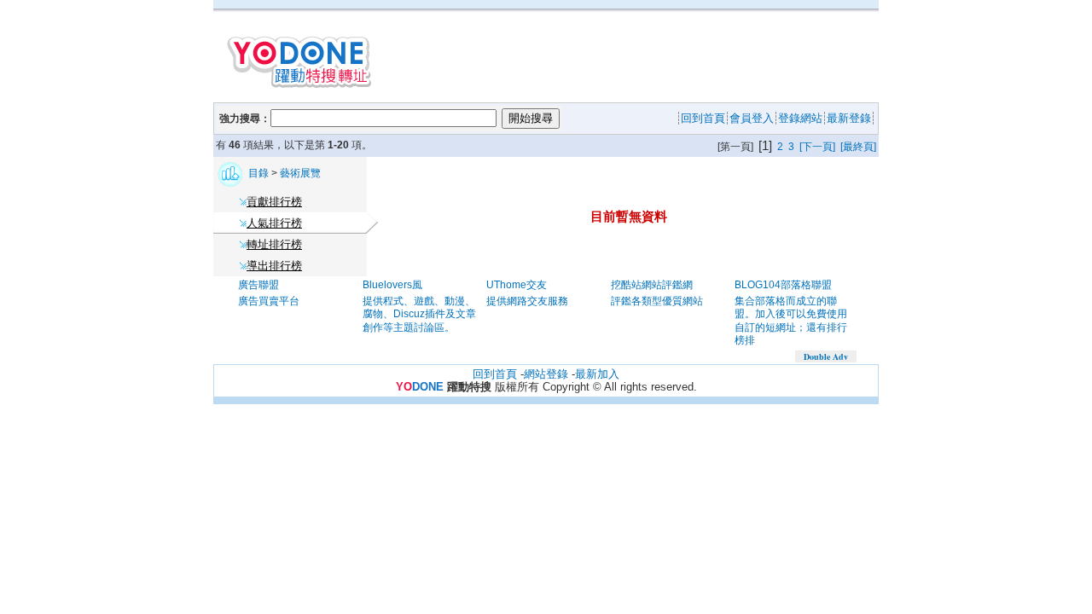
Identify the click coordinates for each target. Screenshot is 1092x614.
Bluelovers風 (392, 285)
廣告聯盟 (258, 285)
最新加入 (597, 374)
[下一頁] (817, 147)
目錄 (259, 173)
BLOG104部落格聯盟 (783, 285)
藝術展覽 (300, 173)
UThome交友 (516, 285)
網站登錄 (546, 374)
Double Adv (826, 356)
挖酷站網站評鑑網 (652, 285)
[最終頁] (858, 147)
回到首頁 (495, 374)
